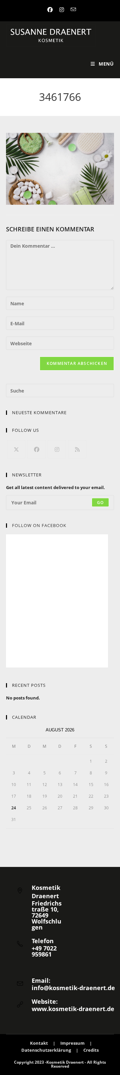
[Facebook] (36, 449)
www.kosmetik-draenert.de (73, 1009)
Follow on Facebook (39, 525)
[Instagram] (57, 449)
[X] (16, 449)
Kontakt (39, 1043)
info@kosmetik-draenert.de (73, 988)
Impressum (72, 1043)
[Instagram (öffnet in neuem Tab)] (61, 10)
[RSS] (77, 449)
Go (100, 502)
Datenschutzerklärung (46, 1050)
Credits (91, 1050)
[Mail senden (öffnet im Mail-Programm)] (71, 10)
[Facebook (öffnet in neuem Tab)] (50, 10)
